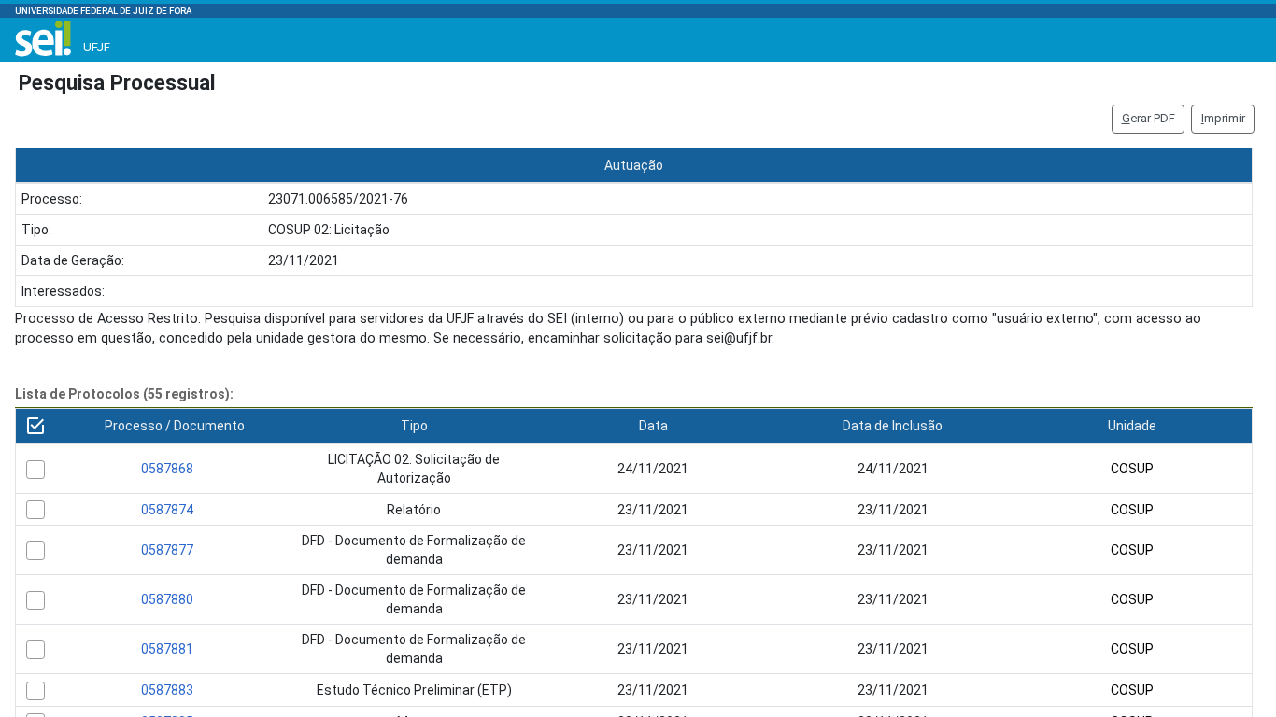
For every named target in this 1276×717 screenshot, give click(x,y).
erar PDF (1148, 118)
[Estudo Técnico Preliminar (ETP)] (35, 691)
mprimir (1223, 118)
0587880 (167, 599)
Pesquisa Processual (117, 82)
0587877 (167, 549)
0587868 (167, 468)
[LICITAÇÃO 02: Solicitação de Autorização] (35, 469)
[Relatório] (35, 509)
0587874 (167, 509)
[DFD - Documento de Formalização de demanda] (35, 550)
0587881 (167, 648)
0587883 (167, 689)
